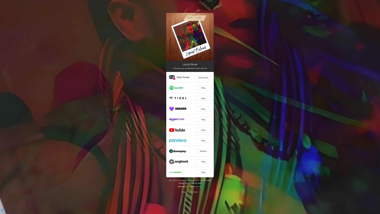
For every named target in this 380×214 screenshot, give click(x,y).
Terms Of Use (195, 183)
